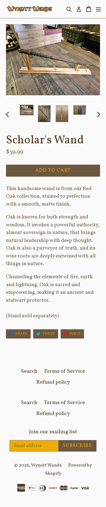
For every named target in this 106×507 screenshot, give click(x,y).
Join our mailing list (53, 432)
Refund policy (53, 382)
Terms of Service (64, 371)
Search (29, 371)
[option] (26, 110)
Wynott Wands (46, 465)
